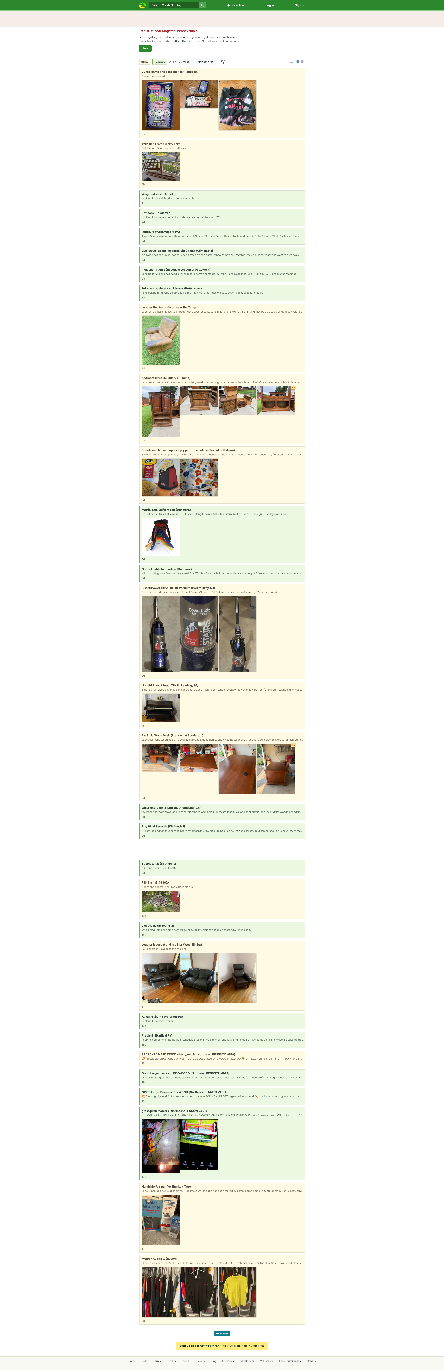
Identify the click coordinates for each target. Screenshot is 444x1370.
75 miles (184, 61)
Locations (228, 1361)
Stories (186, 1361)
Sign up (300, 5)
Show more (222, 1333)
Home (132, 1361)
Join (145, 48)
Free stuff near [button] (168, 31)
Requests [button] (160, 61)
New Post (237, 5)
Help (144, 1361)
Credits (311, 1361)
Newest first (205, 61)
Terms (157, 1361)
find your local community (222, 41)
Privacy (171, 1361)
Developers (247, 1361)
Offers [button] (145, 61)
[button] (291, 61)
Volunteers (266, 1361)
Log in (270, 5)
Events (201, 1361)
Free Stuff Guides (290, 1361)
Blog (213, 1361)
